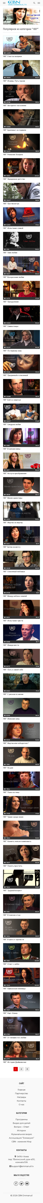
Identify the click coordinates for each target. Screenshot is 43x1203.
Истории (21, 1130)
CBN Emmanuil (25, 1195)
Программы (22, 1119)
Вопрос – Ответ (21, 1127)
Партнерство (21, 1093)
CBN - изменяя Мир (21, 1142)
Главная (21, 1090)
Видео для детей (21, 1123)
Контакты (21, 1101)
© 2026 (14, 1195)
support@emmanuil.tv (23, 1166)
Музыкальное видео (21, 1134)
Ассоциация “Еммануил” (21, 1138)
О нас (21, 1104)
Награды (21, 1097)
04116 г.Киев (21, 1159)
